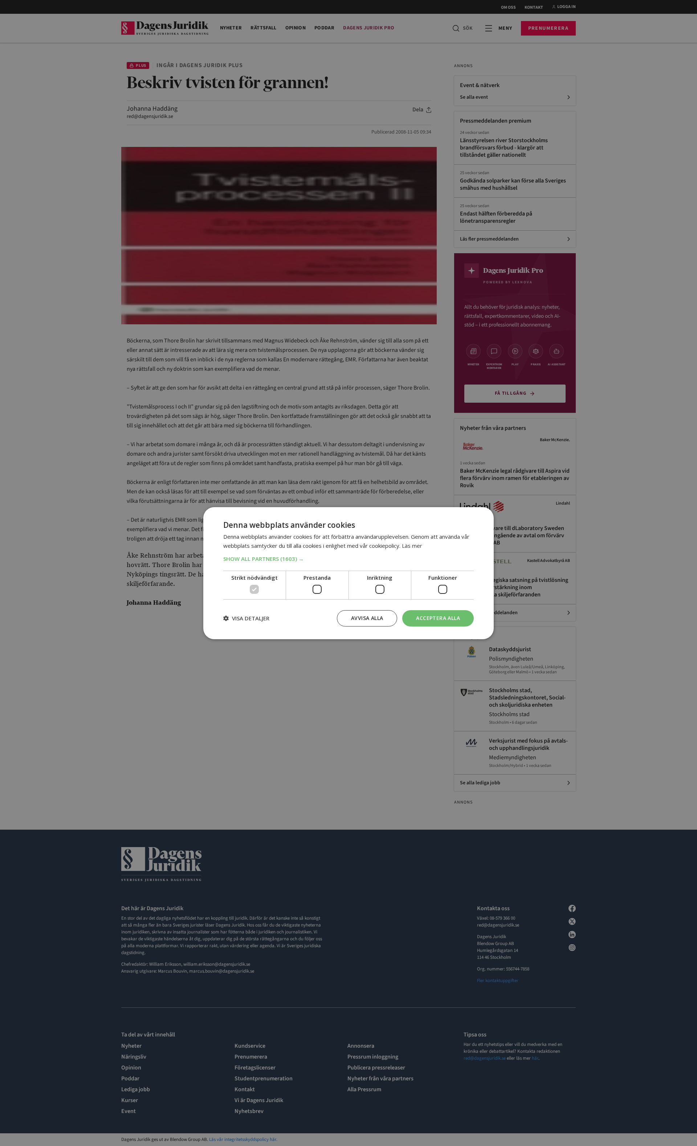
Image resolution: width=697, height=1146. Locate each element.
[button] (348, 558)
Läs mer (412, 545)
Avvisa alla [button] (367, 618)
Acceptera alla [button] (438, 618)
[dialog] (348, 573)
